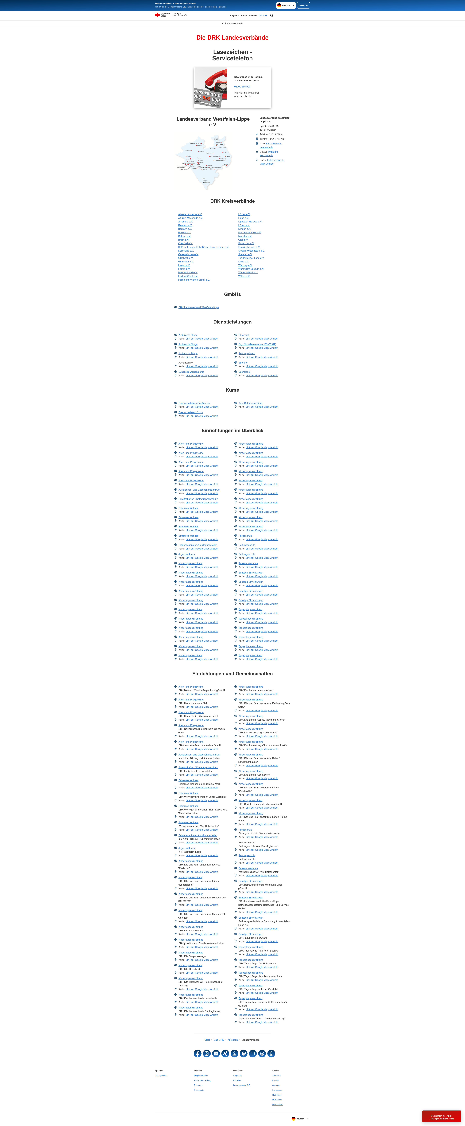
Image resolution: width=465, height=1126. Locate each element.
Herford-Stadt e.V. (188, 276)
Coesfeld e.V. (185, 243)
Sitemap (275, 1085)
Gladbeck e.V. (185, 258)
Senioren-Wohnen (248, 563)
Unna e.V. (243, 261)
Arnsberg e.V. (185, 221)
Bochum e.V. (185, 228)
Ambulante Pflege (188, 335)
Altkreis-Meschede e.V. (190, 218)
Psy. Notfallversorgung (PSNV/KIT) (257, 344)
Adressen (276, 1075)
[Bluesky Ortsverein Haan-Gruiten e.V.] (253, 1053)
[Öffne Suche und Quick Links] (272, 15)
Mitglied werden (201, 1075)
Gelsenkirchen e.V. (188, 254)
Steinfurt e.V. (245, 254)
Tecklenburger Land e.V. (251, 258)
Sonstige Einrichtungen (251, 572)
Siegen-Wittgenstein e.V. (251, 250)
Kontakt (275, 1080)
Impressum (277, 1090)
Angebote (234, 15)
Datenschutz (277, 1104)
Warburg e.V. (245, 265)
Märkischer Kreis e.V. (249, 232)
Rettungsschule (247, 545)
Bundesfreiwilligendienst (191, 371)
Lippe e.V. (243, 218)
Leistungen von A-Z (241, 1085)
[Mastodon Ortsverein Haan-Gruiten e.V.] (244, 1053)
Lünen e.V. (244, 225)
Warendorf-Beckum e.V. (251, 268)
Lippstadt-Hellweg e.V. (250, 221)
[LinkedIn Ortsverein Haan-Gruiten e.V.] (216, 1053)
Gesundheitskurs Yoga (190, 412)
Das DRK (263, 15)
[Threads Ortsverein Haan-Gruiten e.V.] (262, 1053)
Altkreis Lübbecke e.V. (190, 214)
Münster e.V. (245, 236)
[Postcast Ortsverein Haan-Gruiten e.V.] (271, 1053)
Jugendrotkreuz (186, 554)
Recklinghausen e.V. (249, 247)
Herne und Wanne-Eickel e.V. (194, 279)
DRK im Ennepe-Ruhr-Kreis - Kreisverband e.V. (203, 247)
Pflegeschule (245, 535)
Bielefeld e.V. (185, 225)
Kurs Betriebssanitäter (250, 403)
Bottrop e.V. (184, 236)
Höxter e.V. (244, 214)
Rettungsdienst (247, 353)
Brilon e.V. (183, 239)
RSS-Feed (277, 1094)
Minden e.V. (244, 228)
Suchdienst (244, 371)
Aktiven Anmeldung (202, 1080)
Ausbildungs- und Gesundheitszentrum (199, 489)
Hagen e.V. (184, 265)
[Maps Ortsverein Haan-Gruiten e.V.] (234, 1053)
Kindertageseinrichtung (190, 563)
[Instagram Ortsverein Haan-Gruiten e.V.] (207, 1053)
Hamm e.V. (184, 268)
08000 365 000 (242, 86)
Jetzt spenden (161, 1075)
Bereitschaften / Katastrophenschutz (198, 499)
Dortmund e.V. (186, 250)
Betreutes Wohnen (188, 508)
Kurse (244, 15)
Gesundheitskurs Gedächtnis (194, 403)
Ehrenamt (244, 335)
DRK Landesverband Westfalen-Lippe (198, 307)
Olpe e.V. (243, 239)
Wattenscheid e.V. (248, 272)
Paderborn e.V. (246, 243)
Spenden (253, 15)
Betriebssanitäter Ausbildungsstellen (197, 545)
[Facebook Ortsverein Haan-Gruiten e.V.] (198, 1053)
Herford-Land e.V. (188, 272)
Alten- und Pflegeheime (191, 443)
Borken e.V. (184, 232)
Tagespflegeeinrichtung (251, 609)
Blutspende (199, 1090)
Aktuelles (237, 1080)
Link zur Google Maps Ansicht (272, 161)
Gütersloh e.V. (186, 261)
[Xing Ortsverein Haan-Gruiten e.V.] (225, 1053)
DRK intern (277, 1099)
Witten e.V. (244, 276)
